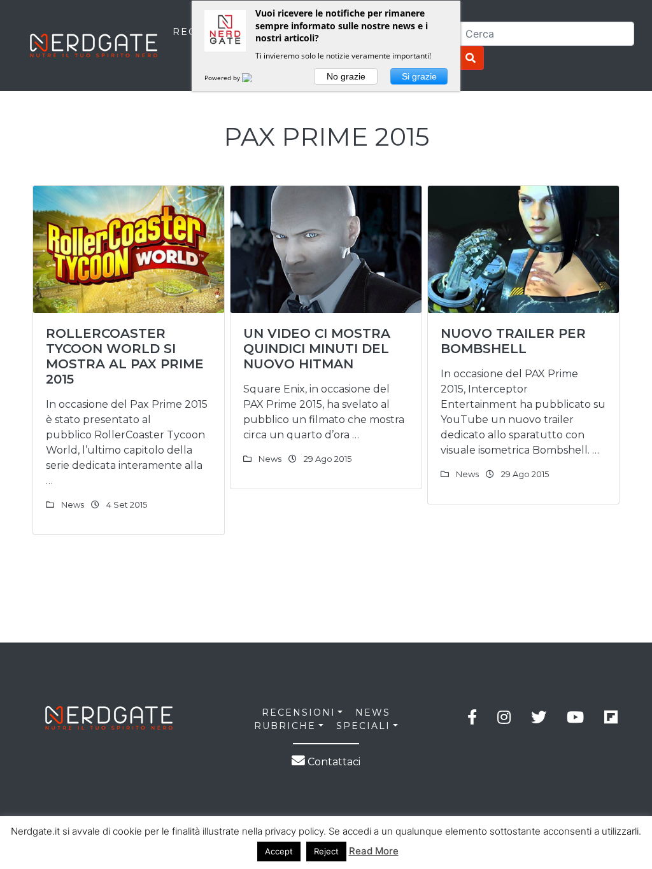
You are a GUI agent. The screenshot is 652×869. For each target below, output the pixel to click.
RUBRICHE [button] (285, 726)
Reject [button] (326, 851)
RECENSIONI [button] (299, 712)
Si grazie (419, 76)
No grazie (346, 76)
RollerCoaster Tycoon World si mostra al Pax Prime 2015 (125, 356)
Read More (374, 851)
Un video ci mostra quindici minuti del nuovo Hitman (316, 349)
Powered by (223, 77)
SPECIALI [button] (363, 726)
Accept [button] (279, 851)
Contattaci (332, 762)
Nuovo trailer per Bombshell (513, 341)
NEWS (372, 712)
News (72, 504)
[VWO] (254, 77)
